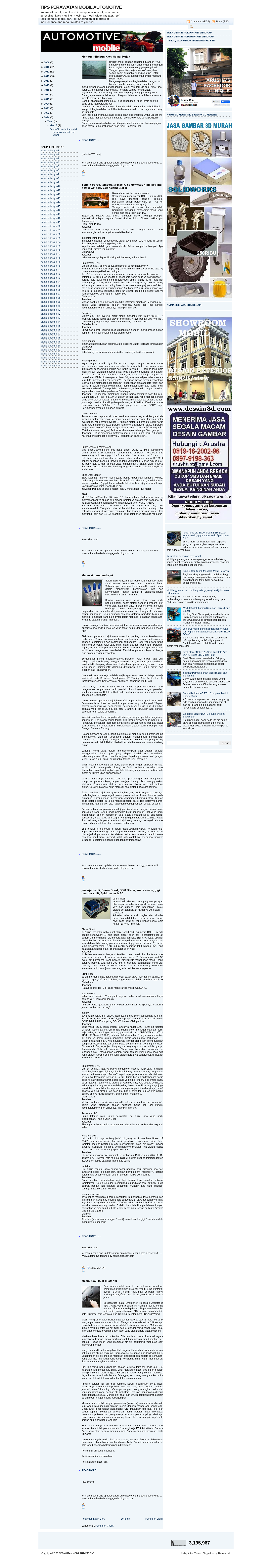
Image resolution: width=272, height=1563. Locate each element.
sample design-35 (51, 286)
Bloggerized (208, 1553)
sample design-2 (50, 154)
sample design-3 (50, 158)
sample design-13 (51, 198)
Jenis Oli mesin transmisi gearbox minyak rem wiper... (63, 132)
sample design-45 (51, 325)
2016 (47, 90)
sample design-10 (51, 186)
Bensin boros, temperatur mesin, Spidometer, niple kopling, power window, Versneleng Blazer (122, 186)
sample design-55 (51, 365)
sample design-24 (51, 242)
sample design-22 (51, 234)
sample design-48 (51, 337)
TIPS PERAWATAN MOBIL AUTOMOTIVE (81, 7)
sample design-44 (51, 321)
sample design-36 (51, 290)
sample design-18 (51, 218)
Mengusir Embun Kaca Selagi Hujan (106, 56)
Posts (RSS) (222, 21)
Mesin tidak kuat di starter (99, 1280)
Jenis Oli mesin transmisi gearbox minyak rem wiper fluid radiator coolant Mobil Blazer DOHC (207, 631)
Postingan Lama (154, 1518)
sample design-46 (51, 329)
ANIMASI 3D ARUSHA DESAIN (184, 305)
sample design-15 (51, 206)
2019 (47, 99)
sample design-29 (51, 262)
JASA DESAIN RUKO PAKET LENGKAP (189, 32)
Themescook (224, 1553)
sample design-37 (51, 294)
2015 (47, 85)
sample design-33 (51, 278)
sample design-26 (51, 250)
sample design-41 (51, 309)
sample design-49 (51, 341)
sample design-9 (50, 182)
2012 (47, 76)
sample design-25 (51, 246)
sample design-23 (51, 238)
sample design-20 (51, 226)
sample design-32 (51, 274)
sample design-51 (51, 349)
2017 (47, 94)
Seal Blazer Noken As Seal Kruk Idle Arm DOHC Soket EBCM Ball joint (205, 653)
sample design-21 (51, 230)
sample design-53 (51, 357)
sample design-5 (50, 166)
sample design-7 (50, 174)
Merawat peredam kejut (97, 575)
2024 (47, 117)
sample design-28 (51, 258)
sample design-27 (51, 254)
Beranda (125, 1518)
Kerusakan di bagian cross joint (184, 556)
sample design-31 (51, 270)
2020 (47, 103)
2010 (47, 67)
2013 (47, 80)
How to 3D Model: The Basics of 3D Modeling (192, 114)
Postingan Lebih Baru (93, 1518)
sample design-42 (51, 313)
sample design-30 (51, 266)
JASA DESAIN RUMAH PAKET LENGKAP (190, 36)
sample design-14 (51, 202)
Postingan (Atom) (104, 1525)
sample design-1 (50, 150)
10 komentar (98, 1268)
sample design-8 (50, 178)
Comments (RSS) (200, 21)
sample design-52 (51, 353)
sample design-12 (51, 194)
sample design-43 (51, 317)
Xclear (191, 1553)
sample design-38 (51, 298)
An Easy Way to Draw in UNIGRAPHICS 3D (191, 40)
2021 (47, 108)
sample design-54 (51, 361)
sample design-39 (51, 301)
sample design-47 (51, 333)
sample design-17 (51, 214)
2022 (47, 113)
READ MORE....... (91, 140)
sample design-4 (50, 162)
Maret (50, 121)
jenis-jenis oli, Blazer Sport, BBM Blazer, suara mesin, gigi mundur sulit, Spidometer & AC (121, 892)
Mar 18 (54, 125)
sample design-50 (51, 345)
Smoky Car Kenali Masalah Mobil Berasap (206, 571)
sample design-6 (50, 170)
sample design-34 (51, 282)
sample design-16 (51, 210)
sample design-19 (51, 222)
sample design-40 (51, 305)
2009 (47, 62)
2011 (47, 71)
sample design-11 (50, 190)
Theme (197, 1553)
